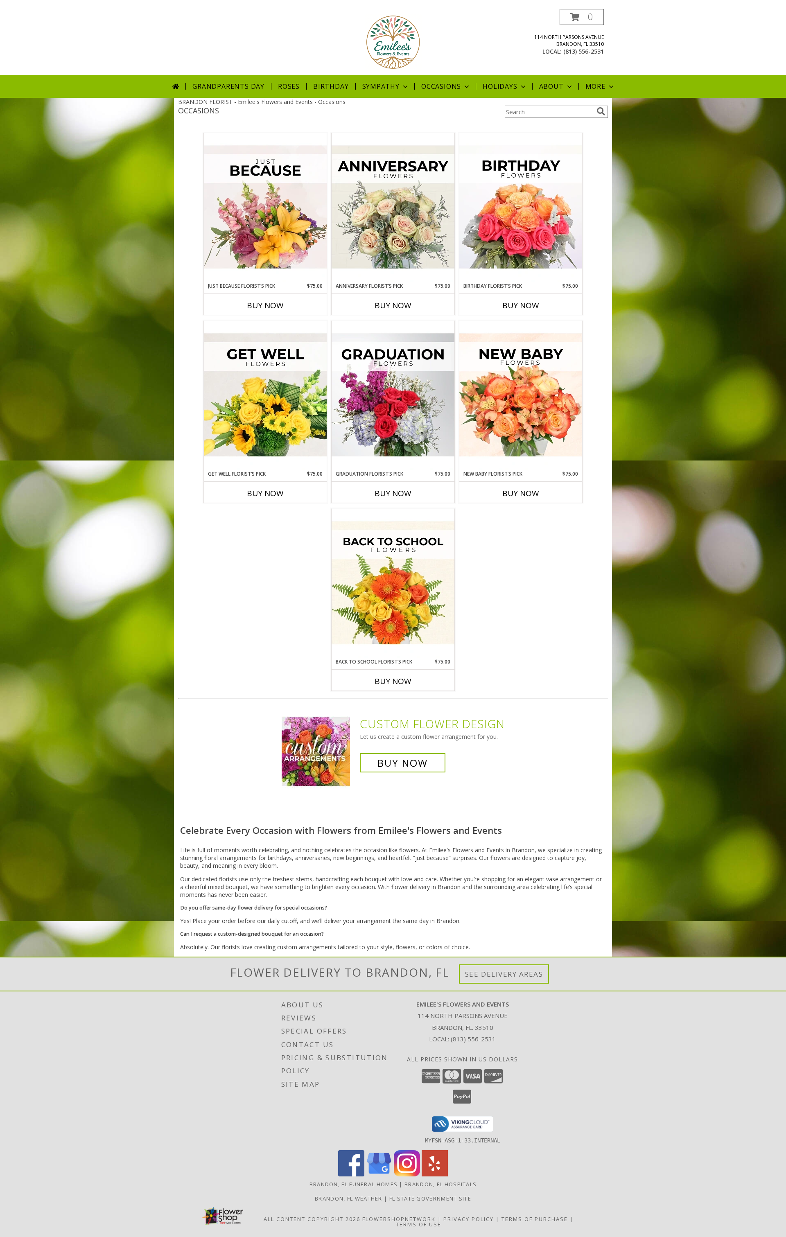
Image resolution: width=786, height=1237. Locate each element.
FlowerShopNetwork (399, 1219)
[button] (582, 17)
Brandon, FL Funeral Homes (353, 1184)
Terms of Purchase (534, 1219)
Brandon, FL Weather (348, 1198)
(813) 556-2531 (583, 51)
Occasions (441, 86)
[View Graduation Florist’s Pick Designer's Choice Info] (393, 395)
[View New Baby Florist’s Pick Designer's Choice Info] (520, 395)
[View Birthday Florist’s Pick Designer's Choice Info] (520, 207)
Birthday (330, 86)
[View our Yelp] (435, 1174)
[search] (601, 111)
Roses (289, 86)
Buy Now (265, 305)
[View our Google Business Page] (379, 1174)
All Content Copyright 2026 (312, 1219)
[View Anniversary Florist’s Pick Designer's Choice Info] (393, 207)
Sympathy (381, 86)
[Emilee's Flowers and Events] (393, 42)
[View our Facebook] (351, 1174)
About (551, 86)
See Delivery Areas (504, 974)
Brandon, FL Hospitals (440, 1184)
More (595, 86)
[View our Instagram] (407, 1174)
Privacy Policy (468, 1219)
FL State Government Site (430, 1198)
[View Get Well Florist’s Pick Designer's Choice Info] (265, 395)
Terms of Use (418, 1224)
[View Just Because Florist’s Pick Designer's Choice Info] (265, 207)
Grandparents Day (228, 86)
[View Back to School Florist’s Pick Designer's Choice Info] (393, 583)
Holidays (500, 86)
